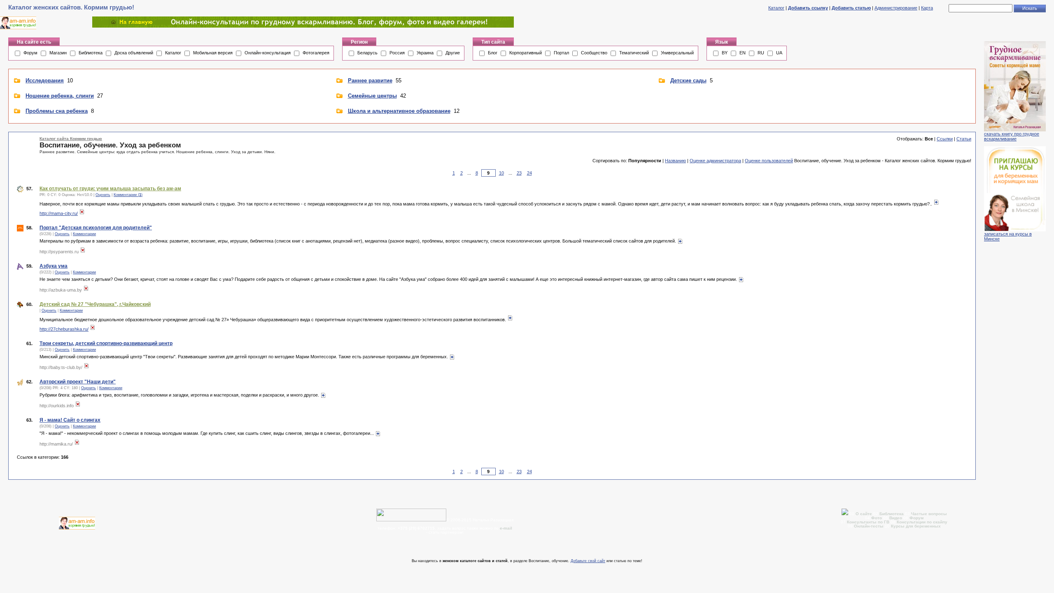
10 (501, 172)
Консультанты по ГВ (869, 522)
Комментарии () (128, 195)
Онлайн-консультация (268, 52)
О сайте (864, 513)
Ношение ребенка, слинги (60, 96)
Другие (452, 52)
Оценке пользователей (769, 160)
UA (779, 52)
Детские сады (688, 80)
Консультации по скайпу (922, 522)
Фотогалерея (316, 52)
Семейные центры (372, 96)
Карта (927, 7)
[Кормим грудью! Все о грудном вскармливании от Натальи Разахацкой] (303, 25)
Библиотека (91, 52)
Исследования (45, 80)
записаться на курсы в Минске (1008, 236)
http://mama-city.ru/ (59, 213)
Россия (397, 52)
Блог (492, 52)
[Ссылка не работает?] (82, 213)
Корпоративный (525, 52)
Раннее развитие (370, 80)
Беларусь (367, 52)
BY (725, 52)
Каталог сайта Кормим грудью (71, 138)
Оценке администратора (715, 160)
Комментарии (84, 234)
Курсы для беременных (916, 526)
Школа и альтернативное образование (399, 111)
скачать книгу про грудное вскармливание (1011, 136)
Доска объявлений (133, 52)
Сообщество (594, 52)
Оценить (103, 195)
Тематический (634, 52)
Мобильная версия (213, 52)
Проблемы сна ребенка (57, 111)
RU (761, 52)
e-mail (506, 528)
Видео (895, 518)
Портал (561, 52)
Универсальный (677, 52)
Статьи (963, 138)
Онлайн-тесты (869, 526)
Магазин (58, 52)
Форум (30, 52)
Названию (675, 160)
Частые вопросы (929, 513)
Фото (876, 518)
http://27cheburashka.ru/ (64, 329)
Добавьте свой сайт (588, 561)
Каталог (776, 7)
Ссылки (945, 138)
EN (742, 52)
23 (519, 172)
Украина (425, 52)
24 (529, 172)
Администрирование (895, 7)
